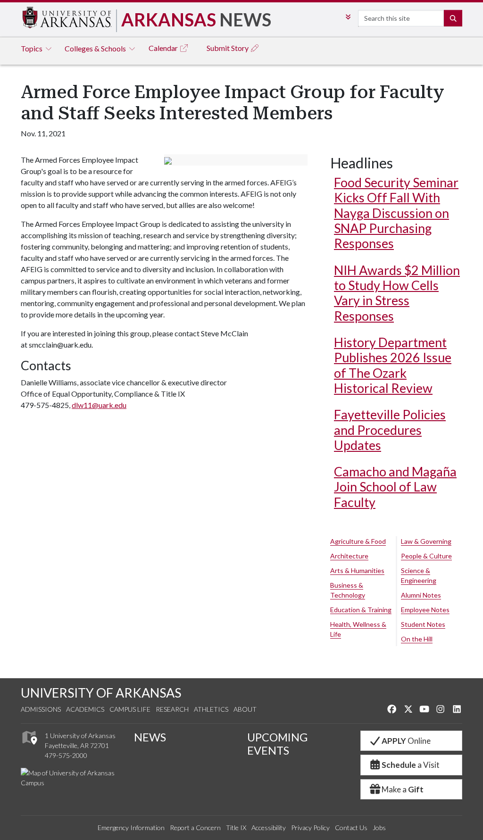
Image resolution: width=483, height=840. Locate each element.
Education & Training (360, 610)
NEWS (150, 737)
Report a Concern (195, 827)
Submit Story (228, 47)
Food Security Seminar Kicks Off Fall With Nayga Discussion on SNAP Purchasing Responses (396, 213)
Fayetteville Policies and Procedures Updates (390, 430)
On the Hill (417, 639)
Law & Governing (426, 541)
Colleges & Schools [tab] (96, 48)
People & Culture (426, 556)
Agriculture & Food (358, 541)
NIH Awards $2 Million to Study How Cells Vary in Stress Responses (397, 293)
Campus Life (129, 709)
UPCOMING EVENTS (277, 744)
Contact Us (351, 827)
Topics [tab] (32, 48)
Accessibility (268, 827)
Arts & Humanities (357, 570)
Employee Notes (425, 610)
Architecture (349, 556)
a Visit (411, 765)
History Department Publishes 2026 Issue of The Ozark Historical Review (392, 365)
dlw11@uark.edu (99, 404)
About (245, 709)
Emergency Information (131, 827)
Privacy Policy (310, 827)
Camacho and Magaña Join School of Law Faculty (395, 487)
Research (172, 709)
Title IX (236, 827)
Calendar (164, 47)
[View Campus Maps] (29, 747)
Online (406, 741)
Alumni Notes (421, 595)
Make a (403, 789)
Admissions (41, 709)
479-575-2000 (66, 755)
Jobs (379, 827)
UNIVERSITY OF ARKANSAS (101, 692)
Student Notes (423, 624)
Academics (85, 709)
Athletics (211, 709)
